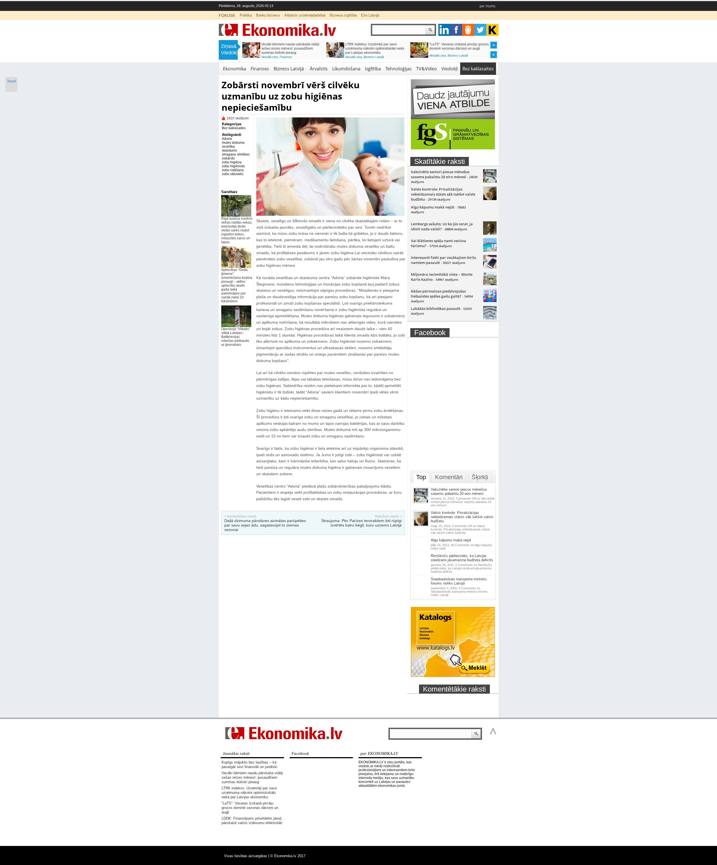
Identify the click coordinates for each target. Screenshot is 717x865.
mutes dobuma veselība (233, 145)
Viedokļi (449, 69)
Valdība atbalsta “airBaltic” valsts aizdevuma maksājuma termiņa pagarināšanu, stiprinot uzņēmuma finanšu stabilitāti (455, 50)
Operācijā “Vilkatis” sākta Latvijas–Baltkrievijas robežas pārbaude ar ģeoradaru (235, 337)
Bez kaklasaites (478, 69)
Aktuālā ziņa (269, 55)
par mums (487, 6)
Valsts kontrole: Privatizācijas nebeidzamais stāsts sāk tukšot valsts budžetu (443, 194)
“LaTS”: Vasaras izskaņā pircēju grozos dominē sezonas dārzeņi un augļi (250, 807)
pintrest (468, 30)
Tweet (11, 81)
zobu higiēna (232, 162)
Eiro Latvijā (370, 15)
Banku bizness (268, 15)
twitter (480, 30)
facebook (456, 30)
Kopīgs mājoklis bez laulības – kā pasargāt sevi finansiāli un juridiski (249, 764)
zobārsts (228, 158)
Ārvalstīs (319, 69)
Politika (246, 15)
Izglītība (373, 69)
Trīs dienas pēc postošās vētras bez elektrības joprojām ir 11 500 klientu (372, 46)
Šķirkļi (480, 477)
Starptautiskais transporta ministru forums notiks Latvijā (458, 581)
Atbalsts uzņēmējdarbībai (304, 15)
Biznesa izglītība (343, 15)
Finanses (260, 69)
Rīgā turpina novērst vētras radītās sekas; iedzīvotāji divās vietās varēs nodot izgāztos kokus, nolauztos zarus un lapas (236, 230)
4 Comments (459, 591)
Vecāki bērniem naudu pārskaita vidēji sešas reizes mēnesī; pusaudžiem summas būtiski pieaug (252, 777)
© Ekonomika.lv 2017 (287, 856)
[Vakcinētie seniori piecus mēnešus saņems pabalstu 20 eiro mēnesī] (490, 181)
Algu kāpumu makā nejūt (432, 207)
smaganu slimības (236, 154)
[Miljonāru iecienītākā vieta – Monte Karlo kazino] (490, 283)
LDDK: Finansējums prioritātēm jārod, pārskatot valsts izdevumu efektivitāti (289, 46)
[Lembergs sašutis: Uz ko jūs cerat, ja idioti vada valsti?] (490, 233)
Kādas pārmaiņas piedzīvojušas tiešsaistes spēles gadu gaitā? (438, 294)
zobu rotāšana (233, 170)
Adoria (227, 139)
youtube (492, 30)
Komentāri (449, 477)
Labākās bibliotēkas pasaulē (435, 308)
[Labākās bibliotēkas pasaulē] (490, 318)
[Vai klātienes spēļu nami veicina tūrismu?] (490, 250)
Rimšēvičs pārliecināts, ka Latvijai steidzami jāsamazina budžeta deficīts (462, 558)
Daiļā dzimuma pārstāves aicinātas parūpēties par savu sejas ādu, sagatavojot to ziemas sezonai (265, 525)
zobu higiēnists (233, 166)
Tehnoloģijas (398, 69)
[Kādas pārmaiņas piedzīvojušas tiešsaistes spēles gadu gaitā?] (490, 300)
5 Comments (461, 568)
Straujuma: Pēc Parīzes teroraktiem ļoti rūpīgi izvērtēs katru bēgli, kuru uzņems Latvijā (361, 522)
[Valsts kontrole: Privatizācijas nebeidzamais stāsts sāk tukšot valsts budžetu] (490, 198)
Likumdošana (346, 69)
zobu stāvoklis (232, 174)
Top (421, 477)
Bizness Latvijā (289, 69)
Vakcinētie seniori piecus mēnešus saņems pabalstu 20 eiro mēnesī (440, 174)
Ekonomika (287, 55)
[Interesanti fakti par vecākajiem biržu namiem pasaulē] (490, 267)
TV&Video (426, 69)
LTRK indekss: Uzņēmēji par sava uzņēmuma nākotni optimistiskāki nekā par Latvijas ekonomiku (249, 792)
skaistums (229, 150)
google (444, 30)
